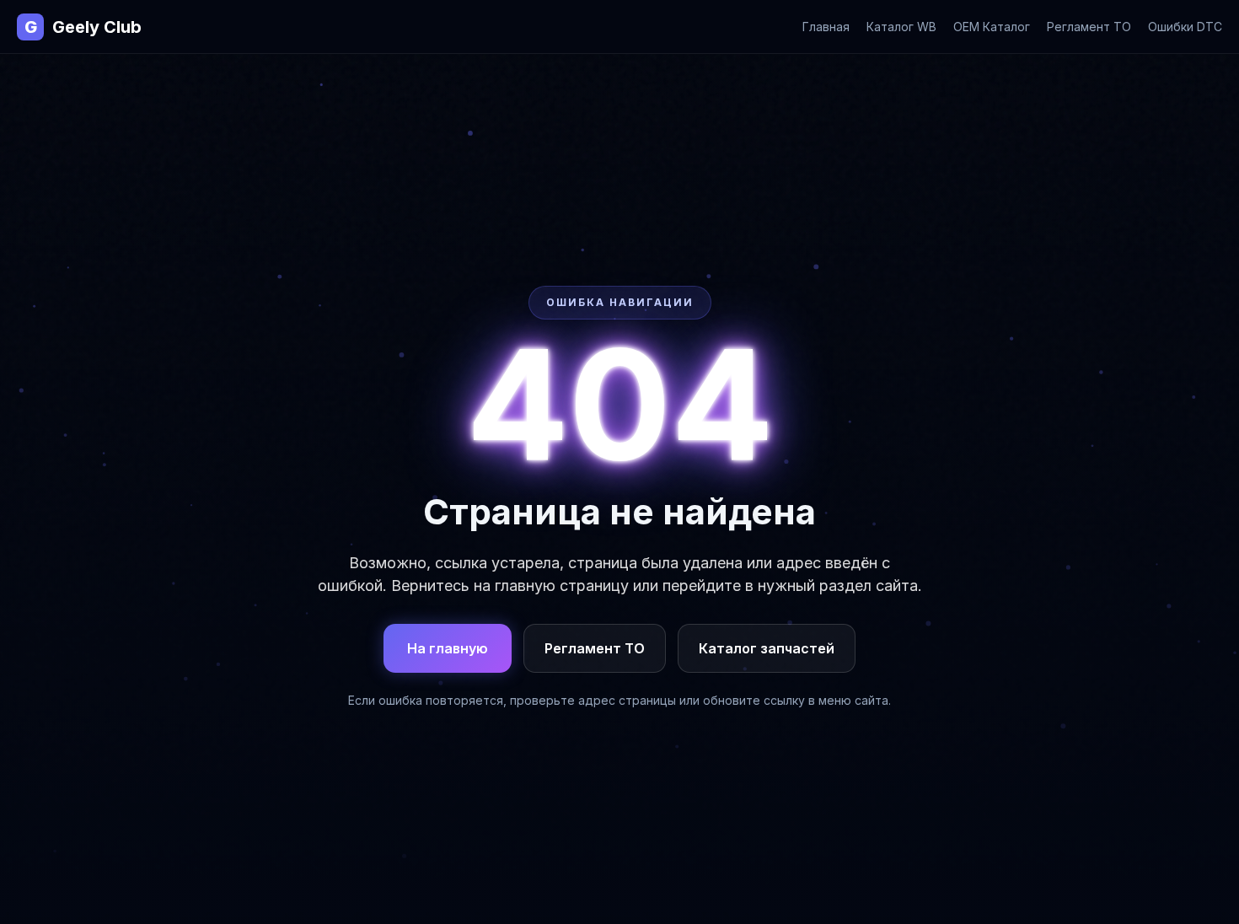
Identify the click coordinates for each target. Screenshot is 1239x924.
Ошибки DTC (1185, 26)
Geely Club (83, 27)
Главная (826, 26)
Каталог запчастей (766, 648)
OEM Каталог (991, 26)
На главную (447, 648)
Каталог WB (901, 26)
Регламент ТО (1089, 26)
